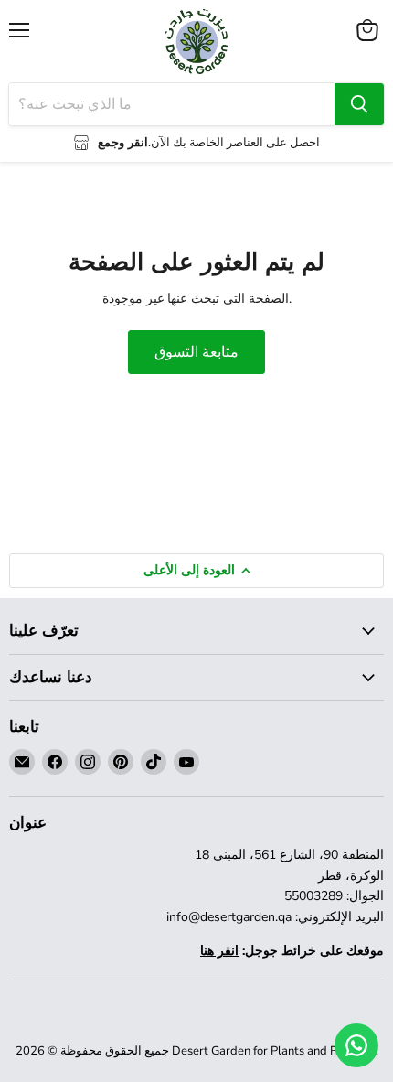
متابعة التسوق (196, 352)
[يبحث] (359, 104)
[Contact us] (356, 1045)
